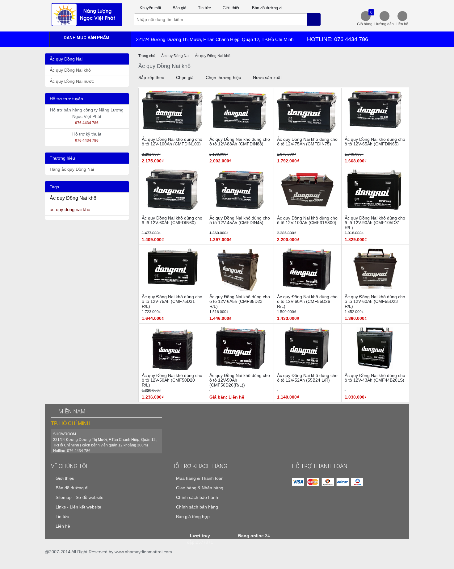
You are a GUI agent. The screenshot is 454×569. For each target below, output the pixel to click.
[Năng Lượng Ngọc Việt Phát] (86, 14)
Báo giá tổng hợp (193, 516)
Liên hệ (402, 24)
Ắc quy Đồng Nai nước (72, 81)
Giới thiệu (231, 8)
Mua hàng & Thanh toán (200, 478)
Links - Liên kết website (78, 506)
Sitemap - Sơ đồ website (79, 497)
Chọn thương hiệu (223, 77)
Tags (54, 186)
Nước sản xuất (267, 77)
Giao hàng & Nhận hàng (199, 487)
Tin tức (204, 8)
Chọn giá (185, 77)
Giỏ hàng (364, 18)
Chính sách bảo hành (197, 497)
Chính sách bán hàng (197, 506)
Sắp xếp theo (151, 77)
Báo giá (179, 8)
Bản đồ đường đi (267, 8)
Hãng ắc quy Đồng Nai (72, 169)
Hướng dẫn (384, 24)
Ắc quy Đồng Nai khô (70, 70)
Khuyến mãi (150, 8)
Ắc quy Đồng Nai (66, 58)
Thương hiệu (62, 158)
